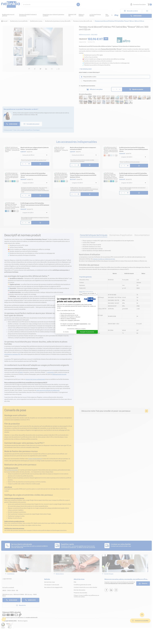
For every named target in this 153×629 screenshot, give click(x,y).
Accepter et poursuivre (87, 332)
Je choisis (66, 332)
